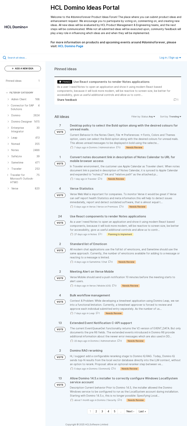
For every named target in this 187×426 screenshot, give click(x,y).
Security (111, 400)
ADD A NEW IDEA (23, 68)
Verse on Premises (107, 206)
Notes (93, 234)
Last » (142, 411)
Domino (93, 147)
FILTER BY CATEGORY (21, 92)
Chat (104, 262)
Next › (130, 411)
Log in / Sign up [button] (169, 57)
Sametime (94, 262)
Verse (92, 206)
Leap (92, 313)
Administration (107, 147)
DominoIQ (104, 368)
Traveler (92, 179)
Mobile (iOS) (104, 285)
